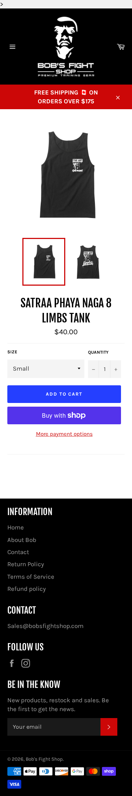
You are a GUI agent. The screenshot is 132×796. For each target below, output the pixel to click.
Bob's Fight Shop (44, 759)
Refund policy (26, 588)
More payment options (64, 434)
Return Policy (25, 564)
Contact (18, 552)
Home (15, 527)
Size (12, 351)
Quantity (98, 352)
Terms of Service (30, 576)
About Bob (21, 539)
